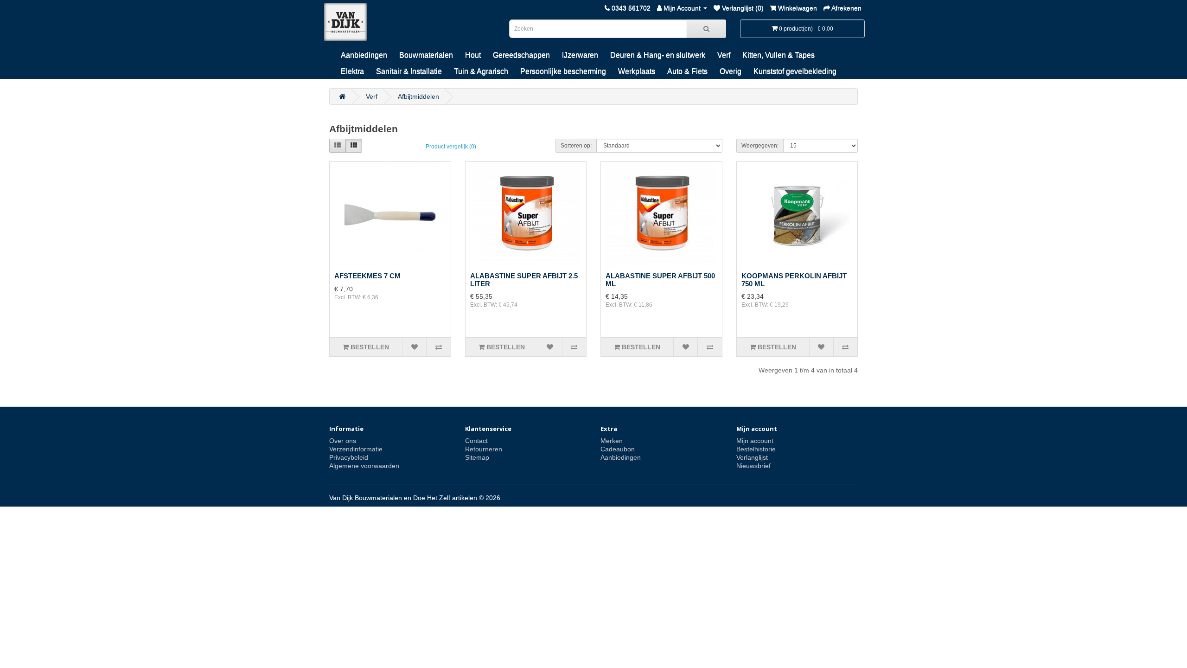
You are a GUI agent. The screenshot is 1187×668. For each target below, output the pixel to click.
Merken (611, 440)
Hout (473, 55)
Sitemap (477, 457)
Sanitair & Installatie (409, 71)
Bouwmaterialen (426, 55)
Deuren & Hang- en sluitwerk (657, 55)
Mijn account (754, 440)
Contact (476, 440)
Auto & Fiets (687, 71)
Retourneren (483, 449)
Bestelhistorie (756, 449)
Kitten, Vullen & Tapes (778, 55)
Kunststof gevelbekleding (794, 71)
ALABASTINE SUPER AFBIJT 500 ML (660, 280)
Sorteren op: (576, 145)
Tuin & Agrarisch (481, 71)
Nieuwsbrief (753, 465)
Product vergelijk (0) (451, 146)
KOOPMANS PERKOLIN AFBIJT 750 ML (794, 280)
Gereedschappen (521, 55)
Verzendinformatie (356, 449)
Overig (730, 71)
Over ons (342, 440)
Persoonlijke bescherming (563, 71)
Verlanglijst (752, 457)
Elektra (352, 71)
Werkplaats (636, 71)
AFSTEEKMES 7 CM (367, 276)
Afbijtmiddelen (418, 96)
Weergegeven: (760, 145)
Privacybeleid (348, 457)
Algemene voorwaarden (364, 465)
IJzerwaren (580, 55)
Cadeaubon (617, 449)
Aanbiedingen (364, 55)
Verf (723, 55)
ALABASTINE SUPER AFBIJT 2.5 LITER (524, 280)
